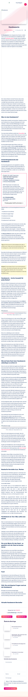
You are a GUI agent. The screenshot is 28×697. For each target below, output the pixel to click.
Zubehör (18, 610)
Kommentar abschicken (10, 688)
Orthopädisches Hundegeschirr (19, 643)
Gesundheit (21, 133)
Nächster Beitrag (21, 616)
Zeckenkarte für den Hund (17, 652)
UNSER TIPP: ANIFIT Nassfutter (10, 177)
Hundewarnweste (9, 38)
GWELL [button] (5, 483)
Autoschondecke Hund (16, 626)
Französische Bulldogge (8, 313)
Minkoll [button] (8, 483)
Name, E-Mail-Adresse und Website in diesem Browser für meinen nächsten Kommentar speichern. (15, 683)
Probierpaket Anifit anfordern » (14, 203)
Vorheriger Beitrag (7, 616)
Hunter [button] (2, 483)
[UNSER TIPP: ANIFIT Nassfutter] (11, 175)
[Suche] (25, 4)
